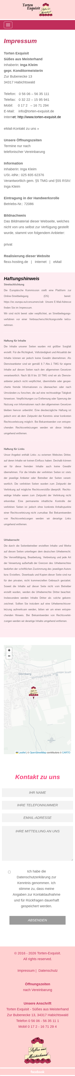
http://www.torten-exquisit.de (39, 117)
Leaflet (22, 752)
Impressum (26, 971)
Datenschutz (48, 971)
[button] (33, 692)
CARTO (66, 752)
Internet (41, 262)
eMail (57, 262)
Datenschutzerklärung (33, 877)
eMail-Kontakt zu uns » (21, 129)
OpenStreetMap (38, 752)
